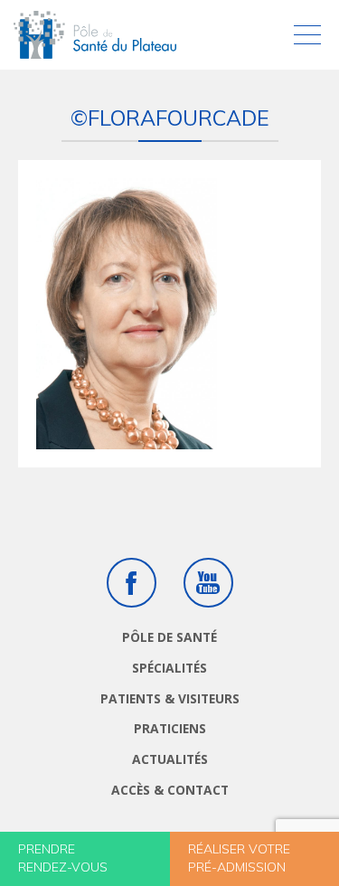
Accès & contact (170, 789)
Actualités (170, 759)
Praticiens (170, 728)
